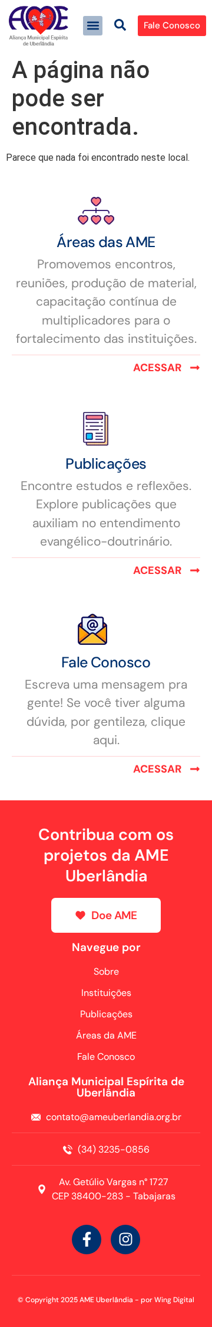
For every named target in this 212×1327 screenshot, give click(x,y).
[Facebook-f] (86, 1239)
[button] (92, 25)
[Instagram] (125, 1239)
